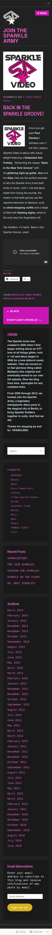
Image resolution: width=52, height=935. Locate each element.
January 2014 (16, 620)
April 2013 (15, 667)
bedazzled (18, 294)
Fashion (15, 492)
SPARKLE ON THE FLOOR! (24, 576)
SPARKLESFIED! (17, 558)
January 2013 (16, 683)
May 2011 (13, 788)
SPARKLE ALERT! (20, 527)
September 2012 (18, 704)
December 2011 (17, 751)
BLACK (14, 311)
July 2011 (14, 777)
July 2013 (14, 652)
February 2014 (17, 615)
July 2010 (14, 840)
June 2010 (14, 845)
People (15, 523)
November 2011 (17, 756)
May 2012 (13, 725)
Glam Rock (18, 298)
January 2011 (16, 809)
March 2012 (15, 735)
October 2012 (16, 699)
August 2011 (16, 772)
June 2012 (14, 720)
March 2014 (15, 610)
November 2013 (17, 631)
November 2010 (17, 819)
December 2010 (17, 814)
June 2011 (14, 782)
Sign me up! (20, 907)
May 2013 (13, 662)
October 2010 (16, 824)
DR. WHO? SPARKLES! (21, 583)
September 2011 (18, 767)
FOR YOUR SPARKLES (20, 564)
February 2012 (17, 741)
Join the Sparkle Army (15, 35)
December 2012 (17, 688)
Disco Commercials (22, 488)
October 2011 (16, 762)
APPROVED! (17, 475)
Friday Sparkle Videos (24, 497)
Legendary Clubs (20, 506)
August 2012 (16, 709)
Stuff (14, 532)
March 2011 (15, 798)
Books (14, 484)
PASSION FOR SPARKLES (23, 570)
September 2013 (18, 641)
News (13, 519)
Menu (43, 13)
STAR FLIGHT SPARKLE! (22, 320)
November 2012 (17, 694)
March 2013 (15, 673)
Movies (15, 510)
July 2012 (14, 714)
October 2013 (16, 636)
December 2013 (17, 625)
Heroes (15, 501)
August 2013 (16, 646)
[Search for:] (48, 3)
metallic (30, 298)
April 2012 (15, 730)
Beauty (15, 479)
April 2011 (15, 793)
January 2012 (16, 746)
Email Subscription (20, 866)
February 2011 (17, 803)
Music (14, 514)
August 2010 (16, 835)
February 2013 (17, 678)
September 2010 (18, 830)
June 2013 (14, 657)
